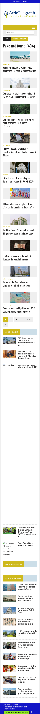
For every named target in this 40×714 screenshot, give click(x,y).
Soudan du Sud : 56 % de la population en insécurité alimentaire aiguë (27, 668)
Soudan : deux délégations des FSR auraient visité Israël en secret (19, 309)
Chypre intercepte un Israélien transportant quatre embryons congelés (26, 691)
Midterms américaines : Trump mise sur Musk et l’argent (26, 610)
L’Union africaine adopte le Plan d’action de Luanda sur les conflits (18, 205)
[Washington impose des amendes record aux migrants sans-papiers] (9, 624)
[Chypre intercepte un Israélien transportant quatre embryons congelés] (9, 693)
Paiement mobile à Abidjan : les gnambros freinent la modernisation (19, 69)
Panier (25, 2)
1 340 (29, 319)
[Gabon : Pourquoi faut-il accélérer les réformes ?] (9, 554)
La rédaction (6, 705)
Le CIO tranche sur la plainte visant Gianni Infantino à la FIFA (27, 633)
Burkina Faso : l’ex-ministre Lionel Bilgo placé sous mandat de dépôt (18, 231)
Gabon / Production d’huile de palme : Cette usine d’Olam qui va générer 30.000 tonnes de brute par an (27, 532)
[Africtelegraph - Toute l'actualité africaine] (20, 14)
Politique (6, 145)
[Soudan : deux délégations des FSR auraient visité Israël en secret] (20, 301)
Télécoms (6, 64)
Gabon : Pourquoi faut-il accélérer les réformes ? (26, 544)
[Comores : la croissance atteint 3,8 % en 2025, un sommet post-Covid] (20, 87)
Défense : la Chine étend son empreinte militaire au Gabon (16, 283)
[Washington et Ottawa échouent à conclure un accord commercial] (9, 601)
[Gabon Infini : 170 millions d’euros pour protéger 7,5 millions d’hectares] (20, 113)
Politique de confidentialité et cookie (16, 707)
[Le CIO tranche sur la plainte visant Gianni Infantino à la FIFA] (9, 635)
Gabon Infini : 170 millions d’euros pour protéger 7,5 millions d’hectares (18, 123)
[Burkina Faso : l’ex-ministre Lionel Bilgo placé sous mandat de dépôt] (20, 223)
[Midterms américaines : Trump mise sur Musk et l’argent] (9, 612)
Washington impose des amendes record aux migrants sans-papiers (25, 621)
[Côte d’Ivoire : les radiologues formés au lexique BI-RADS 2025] (20, 171)
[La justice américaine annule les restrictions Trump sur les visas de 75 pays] (9, 589)
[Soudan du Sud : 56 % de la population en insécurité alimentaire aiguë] (9, 670)
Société (5, 175)
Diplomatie (7, 201)
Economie (6, 90)
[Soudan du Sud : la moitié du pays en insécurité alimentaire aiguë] (9, 659)
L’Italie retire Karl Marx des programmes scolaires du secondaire (27, 679)
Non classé (7, 116)
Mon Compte (16, 2)
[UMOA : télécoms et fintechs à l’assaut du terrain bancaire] (20, 249)
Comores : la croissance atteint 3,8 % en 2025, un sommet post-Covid (19, 95)
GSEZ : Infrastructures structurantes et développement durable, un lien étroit (26, 341)
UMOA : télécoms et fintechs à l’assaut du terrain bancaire (17, 257)
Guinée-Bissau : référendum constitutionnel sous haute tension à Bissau (19, 152)
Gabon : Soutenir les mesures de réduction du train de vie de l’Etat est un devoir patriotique (27, 354)
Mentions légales (10, 709)
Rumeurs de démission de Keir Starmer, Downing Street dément (26, 644)
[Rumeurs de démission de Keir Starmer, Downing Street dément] (9, 647)
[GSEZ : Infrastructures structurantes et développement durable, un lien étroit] (9, 343)
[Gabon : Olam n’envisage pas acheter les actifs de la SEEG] (9, 520)
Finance (6, 253)
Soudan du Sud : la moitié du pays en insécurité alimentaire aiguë (27, 656)
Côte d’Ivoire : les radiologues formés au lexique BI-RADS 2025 (18, 179)
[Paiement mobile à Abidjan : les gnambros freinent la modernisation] (20, 61)
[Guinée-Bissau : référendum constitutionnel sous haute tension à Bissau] (20, 142)
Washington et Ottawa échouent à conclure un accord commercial (25, 598)
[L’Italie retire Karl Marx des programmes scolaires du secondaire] (9, 682)
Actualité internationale (13, 578)
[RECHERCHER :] (20, 32)
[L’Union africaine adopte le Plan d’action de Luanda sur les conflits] (20, 197)
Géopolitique (8, 279)
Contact (15, 705)
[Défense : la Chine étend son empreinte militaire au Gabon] (20, 275)
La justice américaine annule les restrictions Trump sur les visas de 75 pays (27, 586)
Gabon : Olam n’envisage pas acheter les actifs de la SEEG (27, 366)
